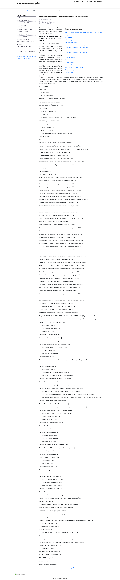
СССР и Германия (70, 62)
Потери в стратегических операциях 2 (76, 45)
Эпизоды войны (22, 32)
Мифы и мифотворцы (24, 29)
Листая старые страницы (26, 51)
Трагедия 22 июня (23, 23)
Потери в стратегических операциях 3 (76, 47)
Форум (89, 1)
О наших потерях (23, 49)
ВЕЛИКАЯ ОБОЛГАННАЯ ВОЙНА (28, 3)
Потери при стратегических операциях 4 (77, 50)
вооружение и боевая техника (74, 67)
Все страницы (69, 72)
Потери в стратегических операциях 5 (76, 52)
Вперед (70, 568)
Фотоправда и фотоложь (26, 41)
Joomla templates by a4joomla (60, 578)
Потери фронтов (70, 55)
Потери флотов (69, 60)
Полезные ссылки (23, 39)
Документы (21, 44)
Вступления (68, 35)
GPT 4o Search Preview (28, 58)
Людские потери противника (73, 70)
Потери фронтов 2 (70, 57)
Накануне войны (23, 20)
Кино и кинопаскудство (25, 34)
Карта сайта (98, 1)
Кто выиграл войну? (24, 46)
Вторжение (68, 37)
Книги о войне (22, 36)
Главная (19, 18)
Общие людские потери (72, 40)
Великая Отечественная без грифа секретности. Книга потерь (83, 32)
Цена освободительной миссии (74, 65)
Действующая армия (71, 42)
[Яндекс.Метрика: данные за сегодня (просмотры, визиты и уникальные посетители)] (20, 574)
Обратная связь (79, 1)
